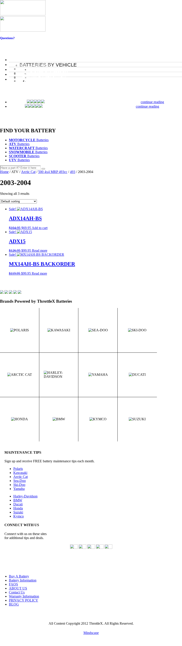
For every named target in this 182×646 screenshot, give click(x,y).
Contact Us (7, 41)
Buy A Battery (19, 576)
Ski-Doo (19, 485)
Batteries (29, 140)
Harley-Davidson (25, 496)
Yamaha (19, 489)
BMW (17, 500)
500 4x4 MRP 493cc (52, 172)
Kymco (18, 516)
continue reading (152, 102)
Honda (18, 508)
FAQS (13, 584)
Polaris (18, 469)
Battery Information (22, 580)
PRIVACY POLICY (23, 600)
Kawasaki (20, 473)
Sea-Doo (19, 481)
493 (72, 172)
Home (4, 172)
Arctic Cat (28, 172)
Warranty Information (24, 596)
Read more (39, 250)
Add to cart (39, 228)
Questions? (7, 38)
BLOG (14, 604)
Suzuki (18, 512)
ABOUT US (18, 588)
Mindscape (91, 633)
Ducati (18, 504)
